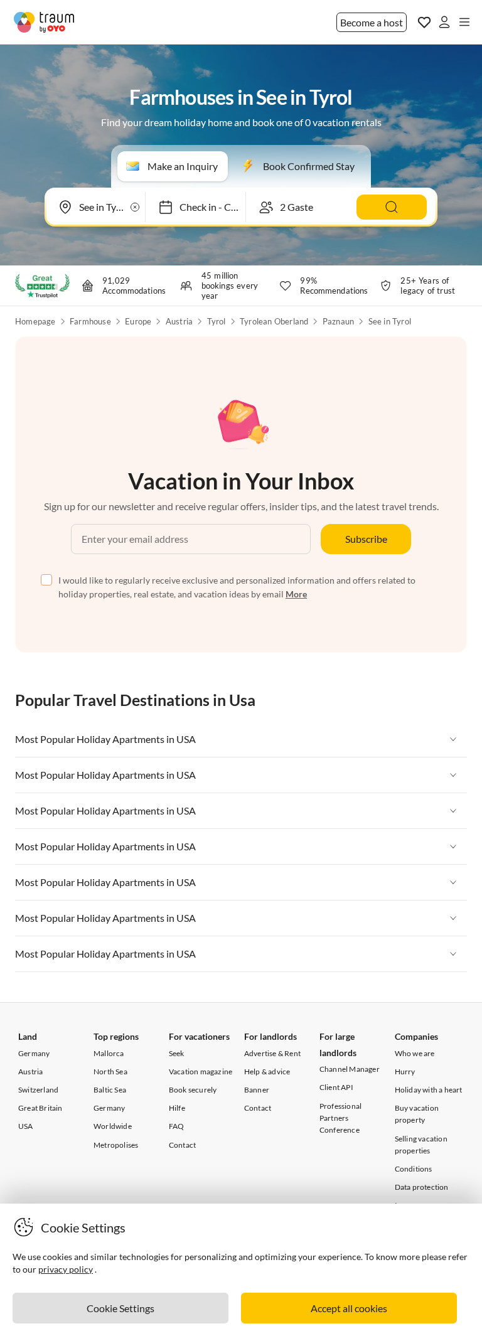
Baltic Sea (110, 1089)
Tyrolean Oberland (274, 321)
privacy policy (65, 1269)
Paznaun (338, 321)
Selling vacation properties (421, 1144)
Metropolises (116, 1145)
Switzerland (38, 1089)
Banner (256, 1089)
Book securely (193, 1089)
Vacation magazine (200, 1071)
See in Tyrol (389, 321)
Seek (177, 1053)
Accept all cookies (349, 1308)
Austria (179, 321)
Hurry (405, 1071)
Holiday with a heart (429, 1089)
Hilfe (177, 1108)
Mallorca (109, 1053)
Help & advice (267, 1071)
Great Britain (40, 1108)
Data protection (422, 1187)
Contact (182, 1145)
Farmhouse (90, 321)
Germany (34, 1053)
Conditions (413, 1168)
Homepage (35, 321)
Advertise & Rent (272, 1053)
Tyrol (216, 321)
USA (25, 1126)
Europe (138, 321)
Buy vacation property (417, 1114)
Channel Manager (349, 1069)
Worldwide (113, 1126)
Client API (336, 1087)
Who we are (415, 1053)
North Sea (110, 1071)
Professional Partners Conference (340, 1118)
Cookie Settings (120, 1308)
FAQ (177, 1126)
